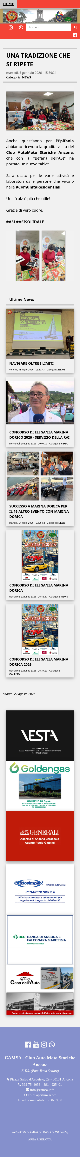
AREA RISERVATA (40, 1139)
